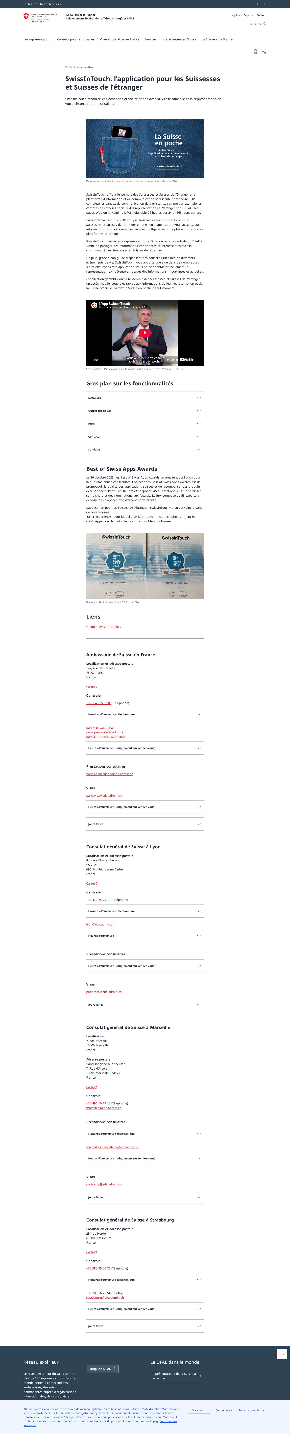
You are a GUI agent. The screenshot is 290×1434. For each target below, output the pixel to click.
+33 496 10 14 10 (98, 1103)
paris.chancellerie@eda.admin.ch (109, 774)
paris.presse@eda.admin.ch (106, 732)
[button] (38, 39)
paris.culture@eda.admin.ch (106, 737)
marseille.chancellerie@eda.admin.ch (112, 1147)
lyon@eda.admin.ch (100, 924)
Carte (90, 687)
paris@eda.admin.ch (100, 728)
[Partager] (264, 51)
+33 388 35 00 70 (98, 1268)
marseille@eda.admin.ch (103, 1108)
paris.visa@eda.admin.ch (104, 795)
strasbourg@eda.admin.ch (105, 1297)
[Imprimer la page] (255, 51)
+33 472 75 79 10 (98, 900)
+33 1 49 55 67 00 (98, 703)
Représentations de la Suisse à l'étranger (174, 1376)
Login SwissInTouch (104, 627)
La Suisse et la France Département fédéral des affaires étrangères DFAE (100, 16)
